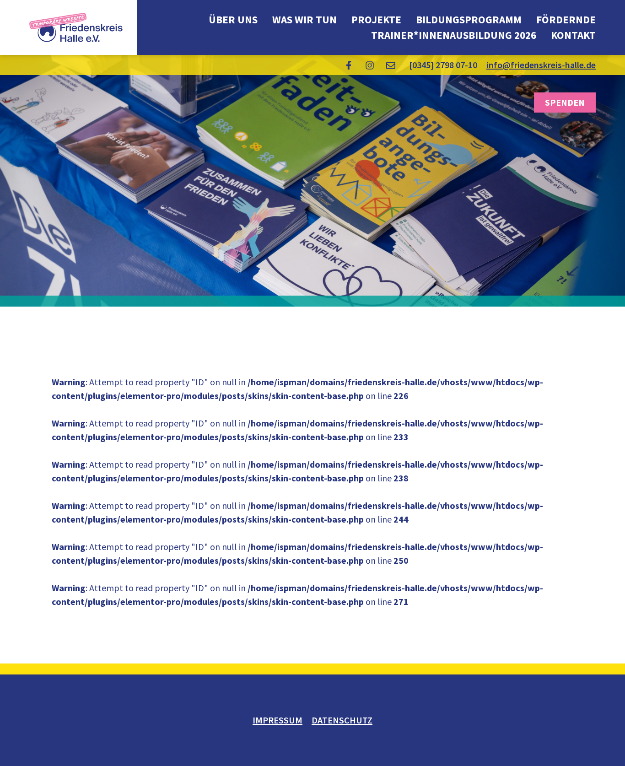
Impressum (277, 720)
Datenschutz (342, 720)
